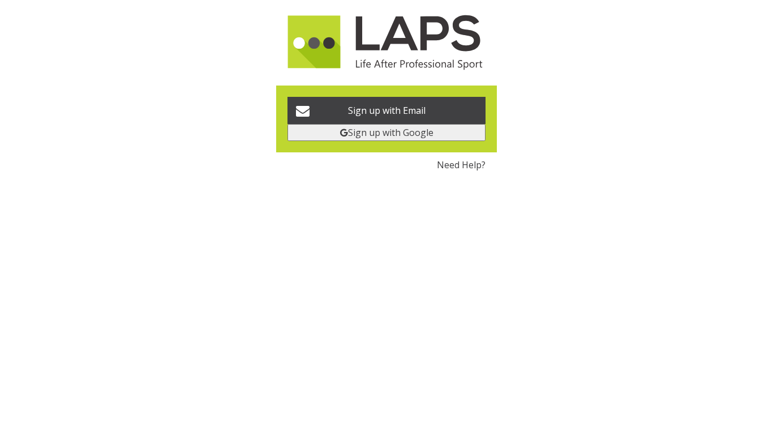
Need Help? (461, 165)
